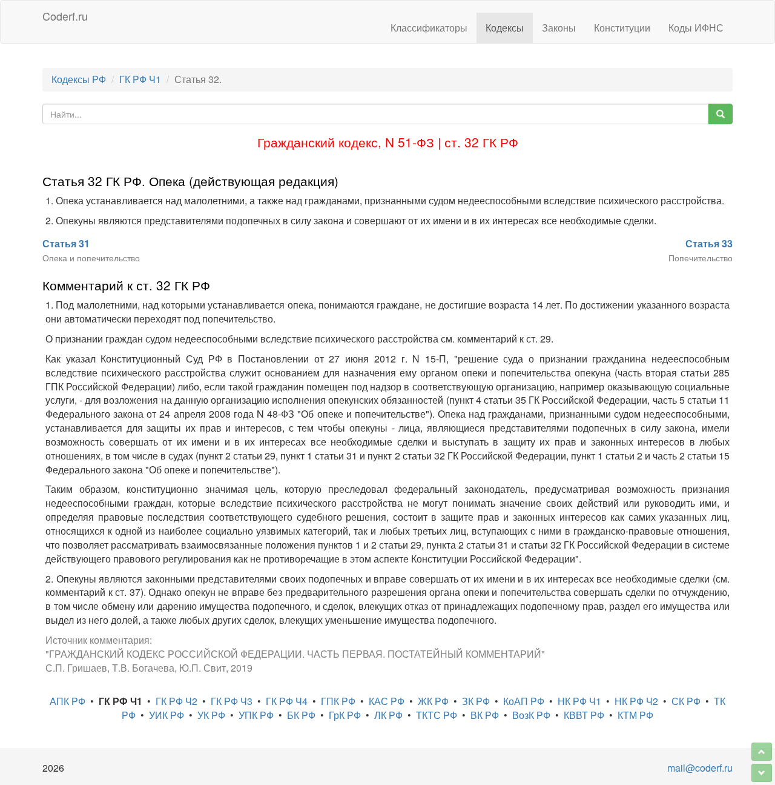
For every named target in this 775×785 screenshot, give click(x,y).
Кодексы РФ (78, 79)
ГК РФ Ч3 (231, 701)
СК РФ (686, 701)
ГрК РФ (345, 715)
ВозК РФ (531, 715)
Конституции (622, 28)
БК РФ (301, 715)
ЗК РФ (476, 701)
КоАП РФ (523, 701)
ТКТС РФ (436, 715)
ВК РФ (484, 715)
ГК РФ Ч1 (140, 79)
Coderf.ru (65, 16)
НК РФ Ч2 (636, 701)
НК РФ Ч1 (579, 701)
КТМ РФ (635, 715)
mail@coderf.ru (700, 768)
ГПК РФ (338, 701)
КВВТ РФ (584, 715)
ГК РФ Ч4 (287, 701)
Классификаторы (429, 28)
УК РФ (211, 715)
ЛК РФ (388, 715)
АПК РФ (67, 701)
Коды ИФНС (696, 28)
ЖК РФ (433, 701)
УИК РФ (166, 715)
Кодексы (505, 28)
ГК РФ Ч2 (176, 701)
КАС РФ (386, 701)
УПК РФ (256, 715)
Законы (559, 28)
